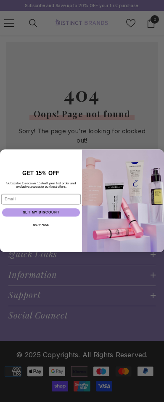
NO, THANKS (41, 225)
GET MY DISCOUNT (41, 212)
